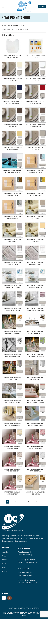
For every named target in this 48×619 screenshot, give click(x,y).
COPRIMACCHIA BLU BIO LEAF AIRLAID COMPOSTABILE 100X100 (12, 103)
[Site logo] (24, 6)
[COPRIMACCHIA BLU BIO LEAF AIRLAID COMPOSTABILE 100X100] (12, 92)
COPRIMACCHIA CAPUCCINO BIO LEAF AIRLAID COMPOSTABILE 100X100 (35, 126)
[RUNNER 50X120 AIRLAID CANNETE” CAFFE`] (12, 253)
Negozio (4, 571)
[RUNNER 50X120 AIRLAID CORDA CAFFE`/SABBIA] (12, 298)
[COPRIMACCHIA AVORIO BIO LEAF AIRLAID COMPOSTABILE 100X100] (12, 69)
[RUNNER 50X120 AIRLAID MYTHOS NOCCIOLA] (12, 459)
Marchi (4, 563)
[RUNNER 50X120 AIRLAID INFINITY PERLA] (35, 367)
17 (32, 502)
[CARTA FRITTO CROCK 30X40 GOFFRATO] (35, 46)
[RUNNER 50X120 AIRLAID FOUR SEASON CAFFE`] (35, 322)
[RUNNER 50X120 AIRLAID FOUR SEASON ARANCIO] (12, 322)
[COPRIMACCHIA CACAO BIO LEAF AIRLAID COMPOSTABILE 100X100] (12, 115)
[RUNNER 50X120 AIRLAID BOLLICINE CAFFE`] (12, 184)
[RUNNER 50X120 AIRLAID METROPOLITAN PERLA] (35, 413)
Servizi (4, 556)
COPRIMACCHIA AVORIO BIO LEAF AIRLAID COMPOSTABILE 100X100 (12, 80)
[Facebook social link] (4, 598)
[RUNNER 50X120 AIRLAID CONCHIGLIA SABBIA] (35, 276)
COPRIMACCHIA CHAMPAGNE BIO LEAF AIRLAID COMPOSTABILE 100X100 (12, 149)
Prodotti (4, 560)
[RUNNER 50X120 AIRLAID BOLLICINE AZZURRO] (35, 161)
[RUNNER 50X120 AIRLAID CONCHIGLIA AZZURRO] (12, 276)
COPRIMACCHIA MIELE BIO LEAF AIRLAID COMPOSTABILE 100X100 (35, 149)
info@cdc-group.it (28, 559)
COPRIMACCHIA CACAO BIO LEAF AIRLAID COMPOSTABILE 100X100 (13, 126)
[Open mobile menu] (3, 6)
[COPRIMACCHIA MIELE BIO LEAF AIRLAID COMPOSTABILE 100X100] (35, 138)
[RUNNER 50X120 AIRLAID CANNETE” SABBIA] (35, 253)
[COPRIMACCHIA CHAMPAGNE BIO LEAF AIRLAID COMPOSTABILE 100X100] (12, 138)
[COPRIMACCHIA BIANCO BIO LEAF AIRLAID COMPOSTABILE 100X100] (35, 69)
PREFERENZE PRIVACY (11, 613)
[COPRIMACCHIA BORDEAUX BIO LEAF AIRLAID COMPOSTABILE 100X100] (35, 92)
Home (4, 26)
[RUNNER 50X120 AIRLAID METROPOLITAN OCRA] (12, 413)
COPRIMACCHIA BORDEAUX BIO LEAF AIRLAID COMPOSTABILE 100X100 (35, 103)
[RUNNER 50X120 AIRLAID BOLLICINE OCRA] (35, 184)
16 (28, 502)
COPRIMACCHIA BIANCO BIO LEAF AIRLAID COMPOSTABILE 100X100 (35, 80)
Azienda (5, 552)
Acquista (42, 6)
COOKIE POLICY (38, 613)
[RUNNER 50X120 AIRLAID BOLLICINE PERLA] (12, 207)
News (4, 567)
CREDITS (24, 615)
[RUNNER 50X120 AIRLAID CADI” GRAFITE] (12, 230)
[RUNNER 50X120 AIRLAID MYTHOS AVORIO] (12, 436)
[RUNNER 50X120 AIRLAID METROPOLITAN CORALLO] (35, 390)
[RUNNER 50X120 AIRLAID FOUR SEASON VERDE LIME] (35, 344)
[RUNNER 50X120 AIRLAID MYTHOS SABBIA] (12, 482)
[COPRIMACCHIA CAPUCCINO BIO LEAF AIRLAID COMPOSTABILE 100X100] (35, 115)
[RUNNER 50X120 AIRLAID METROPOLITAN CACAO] (12, 390)
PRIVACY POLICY (26, 613)
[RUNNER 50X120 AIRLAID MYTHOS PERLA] (35, 459)
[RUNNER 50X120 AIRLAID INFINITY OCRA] (12, 367)
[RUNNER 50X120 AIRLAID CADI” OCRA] (35, 230)
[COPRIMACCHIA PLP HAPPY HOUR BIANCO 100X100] (12, 161)
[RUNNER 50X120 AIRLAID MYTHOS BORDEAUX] (35, 436)
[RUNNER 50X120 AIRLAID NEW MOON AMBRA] (35, 482)
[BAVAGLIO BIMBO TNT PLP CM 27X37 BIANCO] (12, 46)
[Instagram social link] (9, 598)
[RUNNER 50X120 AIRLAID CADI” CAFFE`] (35, 207)
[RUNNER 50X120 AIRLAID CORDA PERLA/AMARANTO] (35, 298)
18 (36, 502)
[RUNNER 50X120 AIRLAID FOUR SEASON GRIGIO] (12, 344)
